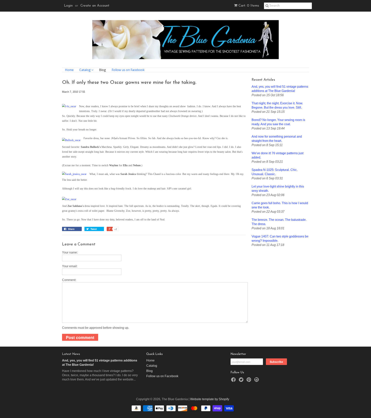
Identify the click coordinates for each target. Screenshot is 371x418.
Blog (102, 70)
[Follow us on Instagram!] (257, 380)
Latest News (71, 354)
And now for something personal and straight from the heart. (277, 138)
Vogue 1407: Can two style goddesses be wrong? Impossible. (280, 238)
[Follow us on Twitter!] (242, 380)
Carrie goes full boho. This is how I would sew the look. (280, 205)
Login (68, 6)
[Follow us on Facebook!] (234, 380)
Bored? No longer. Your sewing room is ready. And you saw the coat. (278, 122)
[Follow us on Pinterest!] (249, 380)
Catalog (85, 70)
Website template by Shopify (209, 399)
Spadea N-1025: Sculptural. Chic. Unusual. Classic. (275, 172)
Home (69, 70)
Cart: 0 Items (248, 6)
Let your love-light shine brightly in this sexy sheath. (278, 188)
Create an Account (94, 6)
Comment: (69, 280)
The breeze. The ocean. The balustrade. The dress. (279, 222)
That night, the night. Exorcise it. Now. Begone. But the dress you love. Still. (277, 105)
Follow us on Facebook (128, 70)
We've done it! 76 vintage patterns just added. (277, 155)
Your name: (70, 252)
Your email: (69, 266)
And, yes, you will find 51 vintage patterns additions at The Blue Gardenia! (280, 89)
